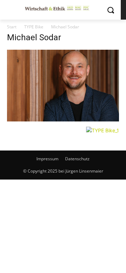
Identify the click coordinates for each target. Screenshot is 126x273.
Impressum (47, 159)
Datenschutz (77, 159)
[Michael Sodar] (63, 119)
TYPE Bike (33, 27)
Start (11, 27)
